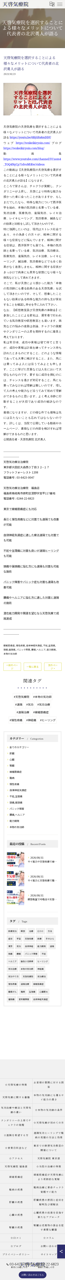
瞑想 (23, 931)
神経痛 (40, 968)
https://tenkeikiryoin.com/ (33, 143)
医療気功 (12, 931)
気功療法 (41, 976)
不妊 (44, 953)
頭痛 (10, 953)
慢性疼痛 (20, 645)
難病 (12, 778)
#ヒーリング (48, 720)
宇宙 (19, 938)
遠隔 (52, 946)
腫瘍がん (12, 991)
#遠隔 (18, 704)
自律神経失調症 (34, 645)
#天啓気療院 (21, 697)
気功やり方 (13, 976)
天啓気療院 (28, 976)
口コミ (40, 931)
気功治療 (12, 968)
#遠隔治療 (22, 712)
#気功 (29, 704)
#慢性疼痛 (16, 720)
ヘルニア (12, 961)
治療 (31, 931)
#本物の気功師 (42, 697)
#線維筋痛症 (41, 712)
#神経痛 (31, 720)
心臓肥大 (44, 991)
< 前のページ (12, 666)
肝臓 (12, 753)
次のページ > (53, 666)
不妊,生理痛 (49, 645)
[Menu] (60, 4)
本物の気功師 (10, 653)
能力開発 (51, 649)
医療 (39, 938)
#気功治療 (43, 704)
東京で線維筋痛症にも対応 (20, 509)
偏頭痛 (11, 999)
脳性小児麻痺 (27, 961)
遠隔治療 (25, 984)
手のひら (50, 938)
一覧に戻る (33, 666)
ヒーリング (42, 961)
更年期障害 (24, 999)
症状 (10, 938)
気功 (19, 946)
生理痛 (32, 991)
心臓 (12, 759)
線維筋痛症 (9, 645)
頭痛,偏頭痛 (9, 649)
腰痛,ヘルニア (38, 649)
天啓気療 (29, 938)
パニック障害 (23, 649)
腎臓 (12, 765)
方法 (50, 931)
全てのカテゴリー (19, 747)
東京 (10, 946)
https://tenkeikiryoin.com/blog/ (23, 148)
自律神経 (29, 946)
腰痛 (19, 953)
